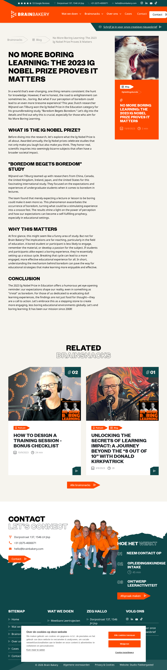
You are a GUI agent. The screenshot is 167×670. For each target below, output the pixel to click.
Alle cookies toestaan (124, 635)
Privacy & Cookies (104, 664)
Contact (157, 14)
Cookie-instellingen (124, 652)
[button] (70, 13)
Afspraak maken (131, 596)
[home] (30, 14)
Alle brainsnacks (80, 485)
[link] (83, 485)
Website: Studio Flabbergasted (136, 664)
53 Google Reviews (41, 3)
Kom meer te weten (35, 650)
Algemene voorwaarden (76, 664)
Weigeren (124, 644)
